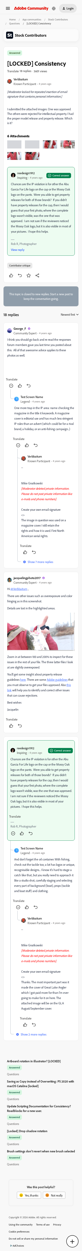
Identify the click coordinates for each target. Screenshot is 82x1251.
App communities (32, 19)
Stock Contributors (58, 19)
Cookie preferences (19, 1231)
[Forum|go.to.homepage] (31, 8)
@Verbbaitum (18, 589)
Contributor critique (19, 265)
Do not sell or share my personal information (33, 1238)
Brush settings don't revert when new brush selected (41, 1151)
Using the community (21, 1224)
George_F (20, 328)
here (23, 679)
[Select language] (53, 8)
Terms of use (43, 1224)
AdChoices (18, 1245)
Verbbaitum (21, 79)
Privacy (57, 1224)
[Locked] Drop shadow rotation (27, 1131)
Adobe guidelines (57, 679)
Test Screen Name (32, 397)
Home (12, 19)
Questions (14, 23)
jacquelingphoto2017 (27, 578)
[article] (41, 357)
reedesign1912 (26, 173)
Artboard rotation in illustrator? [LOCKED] (34, 1061)
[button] (7, 10)
